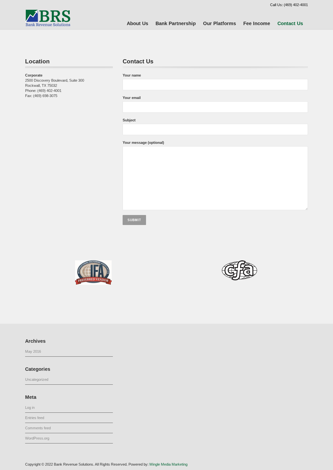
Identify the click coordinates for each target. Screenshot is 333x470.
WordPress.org (37, 438)
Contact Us (290, 23)
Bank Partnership (176, 23)
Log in (30, 407)
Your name (132, 75)
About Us (137, 23)
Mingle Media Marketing (168, 464)
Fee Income (256, 23)
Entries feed (34, 418)
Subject (129, 120)
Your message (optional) (143, 142)
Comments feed (38, 428)
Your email (132, 98)
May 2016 (33, 351)
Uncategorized (36, 379)
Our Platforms (219, 23)
